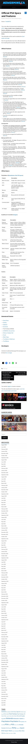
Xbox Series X (11, 733)
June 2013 (3, 692)
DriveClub (5, 326)
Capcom (18, 711)
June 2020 (3, 564)
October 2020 (4, 555)
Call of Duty (13, 711)
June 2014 (3, 683)
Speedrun (17, 728)
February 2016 (4, 655)
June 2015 (3, 672)
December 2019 (4, 577)
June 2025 (3, 462)
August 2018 (4, 604)
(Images (15, 214)
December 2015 (4, 660)
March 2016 (3, 653)
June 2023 (3, 500)
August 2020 (4, 560)
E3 (4, 714)
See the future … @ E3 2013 (21, 373)
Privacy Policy (14, 742)
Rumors (10, 728)
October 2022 (4, 513)
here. (7, 352)
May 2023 (3, 502)
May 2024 (3, 481)
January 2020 (4, 574)
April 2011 (3, 702)
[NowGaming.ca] (14, 2)
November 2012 (4, 696)
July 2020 (3, 562)
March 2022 (3, 525)
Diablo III (5, 324)
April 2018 (3, 611)
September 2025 (4, 457)
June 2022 (3, 519)
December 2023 (4, 489)
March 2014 (3, 687)
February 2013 (4, 694)
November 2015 (4, 662)
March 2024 (3, 483)
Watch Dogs (6, 337)
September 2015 (4, 666)
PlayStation (5, 721)
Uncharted (17, 730)
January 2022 (4, 530)
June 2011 (3, 700)
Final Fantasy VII (21, 714)
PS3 (4, 724)
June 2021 (3, 542)
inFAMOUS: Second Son (9, 330)
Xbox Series (6, 733)
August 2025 (4, 459)
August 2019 (4, 583)
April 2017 (3, 628)
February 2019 (4, 594)
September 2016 (4, 641)
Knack (4, 335)
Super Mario (8, 730)
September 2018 (4, 602)
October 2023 (4, 491)
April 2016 (3, 651)
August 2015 (4, 668)
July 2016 (3, 645)
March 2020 (3, 570)
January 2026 (4, 451)
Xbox (20, 730)
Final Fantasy (13, 714)
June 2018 (3, 606)
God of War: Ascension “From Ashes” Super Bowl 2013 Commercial (7, 376)
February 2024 (4, 485)
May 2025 (3, 464)
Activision (3, 711)
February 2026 (4, 449)
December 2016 (4, 636)
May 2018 (3, 609)
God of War (3, 715)
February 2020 (4, 572)
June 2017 (3, 623)
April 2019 (3, 589)
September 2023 (4, 493)
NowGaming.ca (18, 18)
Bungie (9, 711)
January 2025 (4, 470)
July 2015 (3, 670)
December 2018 (4, 596)
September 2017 (4, 619)
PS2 (2, 724)
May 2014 (3, 685)
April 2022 (3, 523)
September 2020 (4, 557)
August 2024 (4, 476)
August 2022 (4, 517)
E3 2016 (7, 714)
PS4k (10, 724)
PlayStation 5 (15, 721)
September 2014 (4, 679)
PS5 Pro (15, 724)
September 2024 (4, 474)
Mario (15, 715)
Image (10, 352)
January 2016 (4, 658)
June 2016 (3, 647)
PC (24, 718)
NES (4, 718)
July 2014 (3, 681)
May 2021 (3, 545)
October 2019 (4, 579)
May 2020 (3, 566)
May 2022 (3, 521)
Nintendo (9, 718)
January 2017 (4, 634)
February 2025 (4, 468)
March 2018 (3, 613)
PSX (18, 724)
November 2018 (4, 598)
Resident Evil (4, 728)
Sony (6, 368)
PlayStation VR (23, 721)
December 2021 (4, 532)
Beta (7, 711)
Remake (21, 724)
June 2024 (3, 479)
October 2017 (4, 617)
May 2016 (3, 649)
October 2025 (4, 455)
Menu (14, 7)
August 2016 (4, 643)
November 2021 (4, 534)
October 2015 (4, 664)
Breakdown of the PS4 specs (16, 175)
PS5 (12, 724)
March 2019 (3, 592)
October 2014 (4, 677)
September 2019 (4, 581)
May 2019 (3, 587)
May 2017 (3, 626)
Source (5, 56)
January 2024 (4, 487)
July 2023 (3, 498)
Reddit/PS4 (8, 21)
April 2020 (3, 568)
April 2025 (3, 466)
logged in (9, 386)
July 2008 (3, 704)
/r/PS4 (2, 28)
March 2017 (3, 630)
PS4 (4, 368)
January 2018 (4, 615)
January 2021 (4, 551)
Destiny (5, 322)
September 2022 (4, 515)
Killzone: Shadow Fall (8, 332)
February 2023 (4, 508)
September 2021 (4, 538)
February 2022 (4, 528)
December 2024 (4, 472)
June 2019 (3, 585)
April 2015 (3, 675)
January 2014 (4, 690)
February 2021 (4, 549)
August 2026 (4, 444)
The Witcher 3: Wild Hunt (9, 339)
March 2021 (3, 547)
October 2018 (4, 600)
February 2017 (4, 632)
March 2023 (3, 506)
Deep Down (6, 320)
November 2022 (4, 511)
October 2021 (4, 536)
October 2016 (4, 638)
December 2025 (4, 453)
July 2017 (3, 621)
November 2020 (4, 553)
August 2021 (4, 540)
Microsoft (19, 715)
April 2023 (3, 504)
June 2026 (3, 447)
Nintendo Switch (18, 718)
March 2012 (3, 698)
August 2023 (4, 496)
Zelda (15, 733)
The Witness (6, 341)
